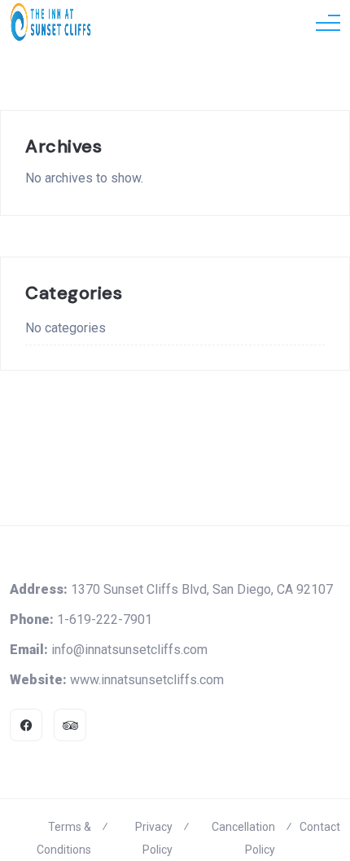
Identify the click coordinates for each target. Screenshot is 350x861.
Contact (320, 826)
